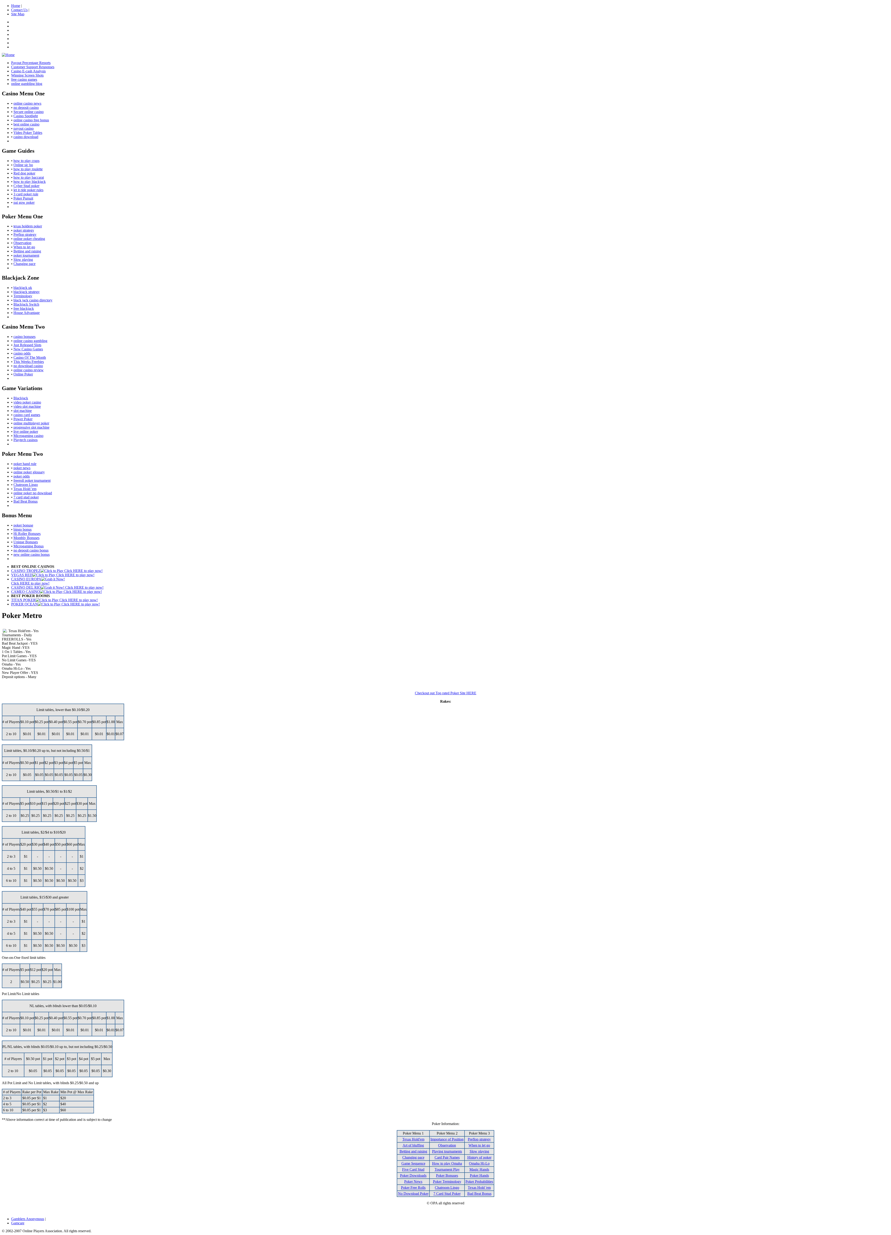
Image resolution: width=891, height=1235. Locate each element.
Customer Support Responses (32, 67)
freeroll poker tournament (32, 480)
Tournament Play (447, 1169)
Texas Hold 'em (24, 489)
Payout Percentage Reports (31, 63)
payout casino (23, 128)
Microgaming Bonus (28, 546)
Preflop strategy (24, 234)
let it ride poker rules (28, 190)
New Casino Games (28, 349)
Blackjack (20, 398)
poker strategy (23, 230)
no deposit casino (26, 108)
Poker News (413, 1181)
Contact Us (19, 10)
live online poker (25, 431)
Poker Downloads (413, 1175)
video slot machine (27, 406)
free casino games (24, 79)
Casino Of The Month (29, 357)
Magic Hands (479, 1169)
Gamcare (17, 1223)
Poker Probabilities (479, 1181)
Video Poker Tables (27, 133)
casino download (25, 137)
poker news (21, 468)
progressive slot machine (31, 427)
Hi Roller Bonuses (27, 534)
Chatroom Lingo (25, 485)
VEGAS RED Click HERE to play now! (52, 575)
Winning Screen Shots (27, 75)
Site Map (17, 14)
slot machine (22, 411)
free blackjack (23, 308)
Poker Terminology (447, 1181)
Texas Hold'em (413, 1139)
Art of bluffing (413, 1145)
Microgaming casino (28, 436)
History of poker (479, 1157)
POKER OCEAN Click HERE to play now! (55, 604)
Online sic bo (23, 165)
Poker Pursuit (23, 198)
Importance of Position (447, 1139)
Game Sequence (413, 1163)
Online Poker (23, 374)
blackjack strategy (26, 292)
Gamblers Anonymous (27, 1219)
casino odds (22, 353)
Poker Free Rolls (413, 1188)
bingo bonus (22, 529)
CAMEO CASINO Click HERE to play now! (56, 592)
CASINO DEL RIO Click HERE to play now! (57, 587)
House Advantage (26, 313)
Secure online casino (28, 112)
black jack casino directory (32, 300)
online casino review (28, 370)
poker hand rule (24, 464)
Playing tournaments (447, 1151)
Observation (22, 243)
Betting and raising (27, 251)
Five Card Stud (413, 1169)
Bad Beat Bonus (25, 501)
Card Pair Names (447, 1157)
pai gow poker (24, 202)
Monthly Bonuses (26, 538)
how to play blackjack (29, 182)
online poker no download (32, 493)
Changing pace (24, 264)
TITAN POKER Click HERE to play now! (54, 600)
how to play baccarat (28, 177)
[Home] (8, 55)
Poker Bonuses (447, 1175)
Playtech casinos (25, 440)
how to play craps (26, 161)
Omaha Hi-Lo (479, 1163)
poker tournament (26, 255)
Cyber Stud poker (26, 186)
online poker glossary (29, 472)
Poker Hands (479, 1175)
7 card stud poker (26, 497)
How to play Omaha (447, 1163)
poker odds (21, 476)
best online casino (26, 124)
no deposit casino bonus (30, 550)
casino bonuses (24, 337)
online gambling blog (26, 84)
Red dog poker (24, 173)
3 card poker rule (25, 194)
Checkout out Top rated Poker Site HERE (445, 693)
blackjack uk (22, 288)
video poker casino (27, 402)
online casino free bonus (31, 120)
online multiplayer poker (31, 423)
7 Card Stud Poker (447, 1194)
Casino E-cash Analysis (28, 71)
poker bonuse (23, 525)
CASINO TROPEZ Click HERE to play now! (57, 571)
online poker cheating (29, 239)
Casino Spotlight (25, 116)
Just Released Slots (27, 345)
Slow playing (23, 260)
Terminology (22, 296)
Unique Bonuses (25, 542)
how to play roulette (28, 169)
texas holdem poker (27, 226)
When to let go (24, 247)
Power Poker (22, 419)
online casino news (27, 103)
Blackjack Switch (26, 304)
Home (15, 6)
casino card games (26, 415)
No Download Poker (413, 1194)
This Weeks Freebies (28, 362)
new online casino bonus (31, 554)
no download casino (28, 366)
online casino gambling (30, 341)
